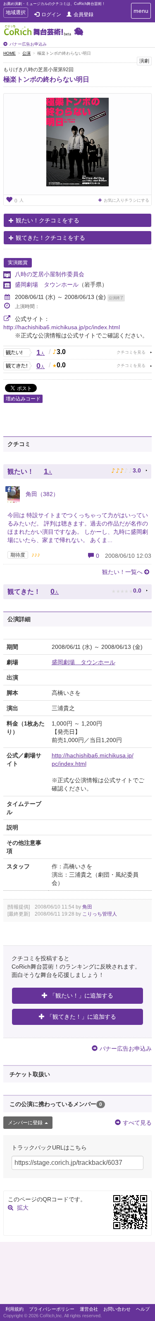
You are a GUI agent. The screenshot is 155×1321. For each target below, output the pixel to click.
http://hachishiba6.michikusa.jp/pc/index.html (61, 327)
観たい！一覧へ (122, 572)
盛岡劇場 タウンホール (47, 284)
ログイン (51, 14)
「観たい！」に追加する (81, 995)
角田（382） (41, 494)
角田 (87, 907)
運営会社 (89, 1309)
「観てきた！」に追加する (81, 1016)
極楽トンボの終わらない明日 (46, 79)
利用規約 (14, 1309)
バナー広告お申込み (28, 44)
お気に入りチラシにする (126, 200)
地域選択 (15, 13)
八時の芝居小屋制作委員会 (49, 274)
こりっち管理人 (99, 914)
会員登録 (83, 14)
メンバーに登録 (25, 1123)
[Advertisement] (77, 1275)
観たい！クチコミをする (47, 220)
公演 (26, 53)
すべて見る (137, 1122)
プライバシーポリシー (51, 1309)
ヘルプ (143, 1309)
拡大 (23, 1207)
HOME (9, 53)
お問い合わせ (117, 1309)
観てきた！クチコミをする (50, 237)
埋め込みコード (23, 399)
